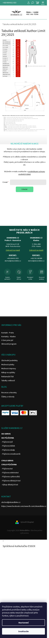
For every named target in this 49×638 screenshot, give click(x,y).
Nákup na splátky (8, 372)
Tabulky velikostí (8, 380)
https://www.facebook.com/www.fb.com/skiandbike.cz (23, 506)
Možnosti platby (7, 364)
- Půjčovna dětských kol (10, 480)
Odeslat (24, 189)
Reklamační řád (7, 376)
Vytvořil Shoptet (27, 522)
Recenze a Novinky (9, 392)
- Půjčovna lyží (7, 442)
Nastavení (24, 622)
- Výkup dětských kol (9, 484)
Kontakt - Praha (7, 332)
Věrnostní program (8, 344)
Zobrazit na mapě (13, 250)
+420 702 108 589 (36, 258)
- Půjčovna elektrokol (10, 472)
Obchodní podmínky (9, 360)
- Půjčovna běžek (8, 446)
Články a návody (7, 396)
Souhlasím (23, 631)
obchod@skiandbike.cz (10, 502)
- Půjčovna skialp (8, 450)
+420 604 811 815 (9, 2)
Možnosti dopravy (8, 368)
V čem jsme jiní (7, 340)
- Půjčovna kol (7, 468)
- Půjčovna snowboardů (10, 454)
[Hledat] (32, 2)
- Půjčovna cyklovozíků (10, 476)
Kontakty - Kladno (8, 336)
